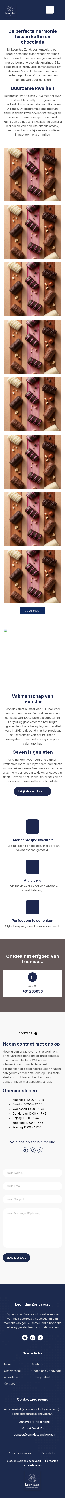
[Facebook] (25, 1150)
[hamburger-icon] (50, 10)
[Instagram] (33, 1150)
